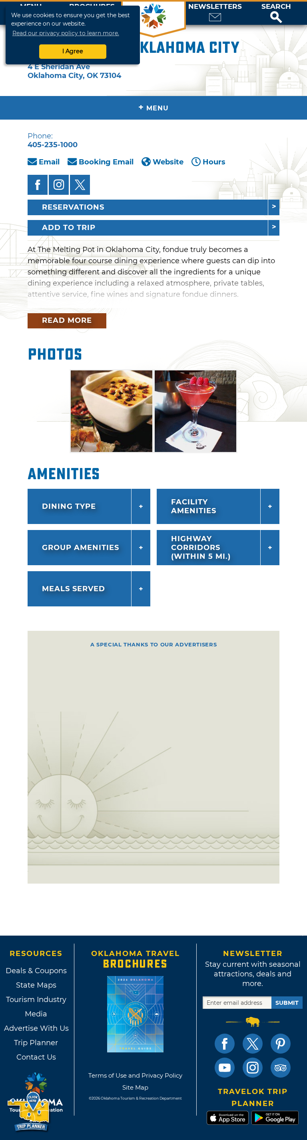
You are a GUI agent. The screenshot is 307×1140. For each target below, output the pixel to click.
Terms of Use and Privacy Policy (135, 1075)
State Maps (36, 985)
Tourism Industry (36, 999)
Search (276, 6)
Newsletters (215, 6)
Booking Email (106, 162)
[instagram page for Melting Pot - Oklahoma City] (59, 185)
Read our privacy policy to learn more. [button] (65, 33)
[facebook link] (225, 1044)
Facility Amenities (193, 506)
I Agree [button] (72, 51)
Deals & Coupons (36, 970)
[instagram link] (253, 1068)
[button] (276, 13)
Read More (67, 320)
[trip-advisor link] (281, 1068)
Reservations (73, 207)
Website (168, 162)
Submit (287, 1002)
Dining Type (69, 506)
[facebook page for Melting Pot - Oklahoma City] (38, 185)
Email (49, 162)
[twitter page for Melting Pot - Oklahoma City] (80, 185)
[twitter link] (253, 1044)
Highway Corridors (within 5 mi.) (201, 547)
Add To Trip (69, 227)
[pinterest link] (281, 1044)
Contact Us (36, 1057)
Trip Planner (36, 1042)
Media (36, 1014)
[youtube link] (225, 1068)
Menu (153, 107)
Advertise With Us (36, 1028)
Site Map (135, 1087)
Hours (214, 162)
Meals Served (73, 588)
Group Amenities (80, 547)
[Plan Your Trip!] (29, 1112)
